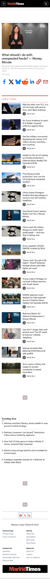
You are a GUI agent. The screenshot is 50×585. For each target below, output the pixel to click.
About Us (30, 551)
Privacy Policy (8, 533)
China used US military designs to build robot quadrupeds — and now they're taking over (33, 231)
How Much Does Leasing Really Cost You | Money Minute (34, 214)
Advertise (6, 551)
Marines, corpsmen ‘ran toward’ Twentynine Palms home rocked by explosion (24, 433)
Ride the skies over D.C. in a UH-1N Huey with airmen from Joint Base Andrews (35, 107)
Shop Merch (31, 543)
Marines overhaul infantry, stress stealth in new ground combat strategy (26, 424)
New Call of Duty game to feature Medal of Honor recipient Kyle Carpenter (23, 442)
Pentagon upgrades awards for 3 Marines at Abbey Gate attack (24, 461)
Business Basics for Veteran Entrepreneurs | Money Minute (34, 316)
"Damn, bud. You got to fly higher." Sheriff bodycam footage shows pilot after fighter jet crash (35, 264)
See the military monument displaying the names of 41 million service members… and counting (35, 140)
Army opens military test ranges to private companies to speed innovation (34, 368)
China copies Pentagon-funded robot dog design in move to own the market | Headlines (35, 196)
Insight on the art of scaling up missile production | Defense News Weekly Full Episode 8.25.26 (35, 159)
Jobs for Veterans (33, 557)
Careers (29, 554)
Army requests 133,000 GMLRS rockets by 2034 (34, 247)
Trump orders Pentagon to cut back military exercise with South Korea (35, 281)
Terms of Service (9, 536)
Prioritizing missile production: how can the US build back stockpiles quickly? (34, 177)
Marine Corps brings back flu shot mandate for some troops (25, 451)
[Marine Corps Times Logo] (16, 3)
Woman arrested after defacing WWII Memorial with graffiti (34, 351)
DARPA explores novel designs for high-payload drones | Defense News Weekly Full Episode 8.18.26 (35, 298)
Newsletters (31, 536)
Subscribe (30, 533)
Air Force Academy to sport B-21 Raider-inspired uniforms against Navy (35, 123)
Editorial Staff (8, 560)
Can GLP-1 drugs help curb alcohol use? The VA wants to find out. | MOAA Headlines (35, 333)
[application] (25, 36)
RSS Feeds (30, 539)
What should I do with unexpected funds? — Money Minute (22, 58)
